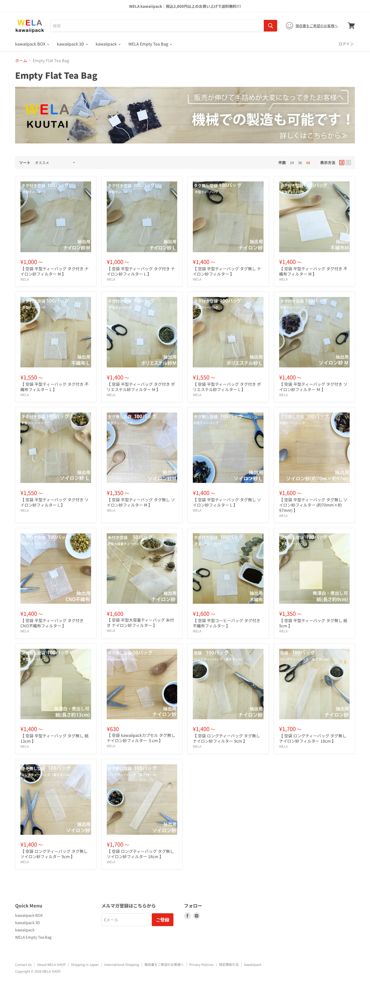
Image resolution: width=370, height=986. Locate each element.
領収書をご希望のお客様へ (316, 25)
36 (300, 162)
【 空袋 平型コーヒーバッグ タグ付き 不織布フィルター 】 (226, 623)
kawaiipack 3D (71, 44)
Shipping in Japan (85, 964)
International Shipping (121, 964)
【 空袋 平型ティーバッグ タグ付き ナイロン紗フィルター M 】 (54, 271)
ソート (24, 162)
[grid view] (341, 162)
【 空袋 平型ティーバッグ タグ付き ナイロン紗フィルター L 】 (141, 271)
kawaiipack (107, 44)
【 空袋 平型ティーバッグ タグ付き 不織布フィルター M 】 (313, 271)
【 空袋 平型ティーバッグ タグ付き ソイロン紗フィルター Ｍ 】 (313, 386)
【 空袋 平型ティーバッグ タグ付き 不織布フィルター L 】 (54, 386)
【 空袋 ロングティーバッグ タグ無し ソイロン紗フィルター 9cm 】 (54, 853)
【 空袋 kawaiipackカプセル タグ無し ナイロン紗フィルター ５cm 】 (141, 737)
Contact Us (23, 964)
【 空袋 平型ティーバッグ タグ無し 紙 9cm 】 (313, 623)
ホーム (21, 60)
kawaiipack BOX (30, 44)
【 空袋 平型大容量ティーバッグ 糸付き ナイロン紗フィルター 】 (140, 622)
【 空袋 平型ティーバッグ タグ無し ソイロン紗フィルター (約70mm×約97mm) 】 (313, 505)
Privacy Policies (201, 964)
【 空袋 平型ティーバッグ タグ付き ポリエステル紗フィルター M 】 (141, 386)
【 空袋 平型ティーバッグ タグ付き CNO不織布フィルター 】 (52, 623)
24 (292, 162)
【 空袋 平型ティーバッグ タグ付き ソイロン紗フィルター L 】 (54, 502)
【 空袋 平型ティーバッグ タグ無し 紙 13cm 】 (54, 738)
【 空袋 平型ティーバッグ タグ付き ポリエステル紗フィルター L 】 (227, 386)
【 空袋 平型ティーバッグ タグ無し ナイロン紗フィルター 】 (227, 271)
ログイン (346, 43)
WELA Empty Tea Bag (148, 44)
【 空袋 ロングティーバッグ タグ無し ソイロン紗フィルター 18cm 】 (140, 853)
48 (308, 162)
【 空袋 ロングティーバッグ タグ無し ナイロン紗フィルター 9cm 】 (226, 738)
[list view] (348, 162)
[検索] (270, 25)
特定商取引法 (229, 964)
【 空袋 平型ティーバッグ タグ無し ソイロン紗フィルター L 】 (227, 502)
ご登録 (162, 919)
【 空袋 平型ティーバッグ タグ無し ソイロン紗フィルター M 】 (141, 502)
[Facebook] (187, 915)
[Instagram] (196, 915)
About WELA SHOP (51, 964)
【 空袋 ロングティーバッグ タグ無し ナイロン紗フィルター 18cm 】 (312, 738)
